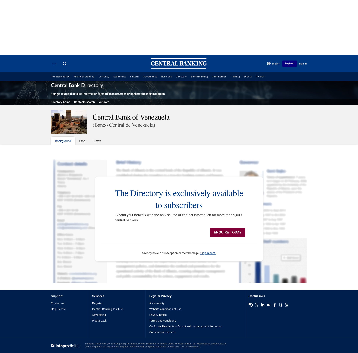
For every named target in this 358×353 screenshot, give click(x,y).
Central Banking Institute (107, 309)
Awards (260, 76)
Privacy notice (158, 315)
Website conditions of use (165, 309)
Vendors (104, 102)
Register (289, 63)
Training (235, 76)
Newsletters (268, 305)
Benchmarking (199, 76)
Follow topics (251, 305)
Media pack (99, 320)
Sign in (303, 63)
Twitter (257, 305)
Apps (280, 305)
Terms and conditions (162, 320)
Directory (181, 76)
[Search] (65, 64)
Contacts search (84, 102)
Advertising (99, 315)
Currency (104, 76)
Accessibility (156, 303)
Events (248, 76)
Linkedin (262, 305)
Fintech (134, 76)
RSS (286, 305)
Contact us (57, 303)
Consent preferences (162, 332)
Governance (150, 76)
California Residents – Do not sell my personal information (185, 326)
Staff (82, 141)
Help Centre (58, 309)
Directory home (60, 102)
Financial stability (84, 76)
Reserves (166, 76)
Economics (119, 76)
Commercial (219, 76)
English (276, 63)
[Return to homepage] (179, 68)
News (97, 141)
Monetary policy (60, 76)
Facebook (274, 305)
